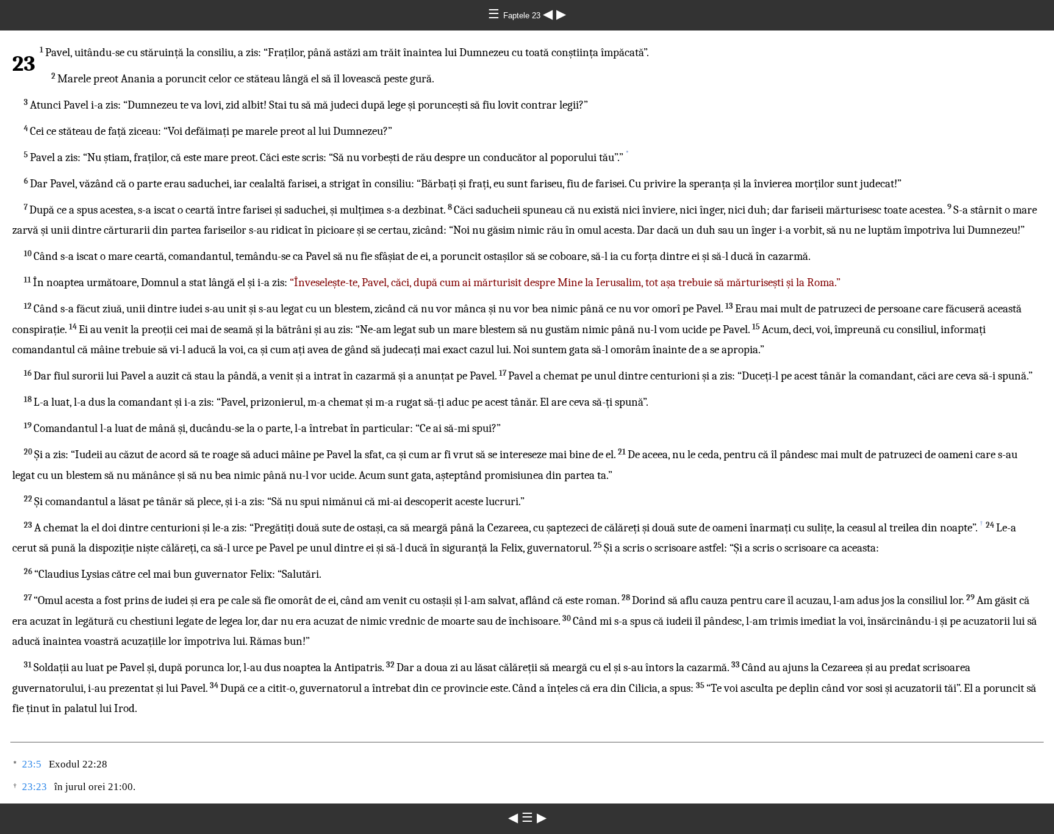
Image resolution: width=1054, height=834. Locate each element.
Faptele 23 (523, 15)
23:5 (31, 764)
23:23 (34, 787)
